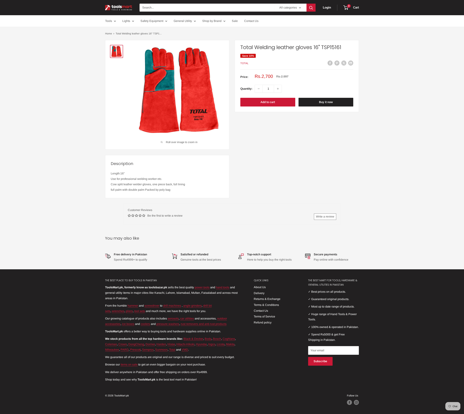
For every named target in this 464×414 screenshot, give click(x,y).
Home (108, 33)
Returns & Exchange (267, 298)
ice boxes (128, 323)
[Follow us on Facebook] (349, 402)
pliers (129, 311)
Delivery (259, 293)
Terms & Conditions (266, 304)
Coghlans (229, 338)
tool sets (139, 311)
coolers (145, 323)
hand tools (222, 287)
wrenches (118, 311)
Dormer (150, 344)
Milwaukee (112, 349)
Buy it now (326, 102)
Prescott (135, 349)
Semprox (148, 349)
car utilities (187, 318)
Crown (122, 344)
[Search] (311, 8)
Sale (235, 20)
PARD (125, 349)
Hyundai (201, 344)
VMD (185, 349)
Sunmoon (161, 349)
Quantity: (246, 88)
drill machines (172, 305)
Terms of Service (264, 316)
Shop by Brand (211, 20)
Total (244, 63)
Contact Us (251, 20)
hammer (133, 305)
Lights (126, 20)
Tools (108, 20)
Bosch (217, 338)
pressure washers (167, 323)
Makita (230, 344)
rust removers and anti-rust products (204, 323)
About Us (260, 287)
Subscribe (320, 361)
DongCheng (136, 344)
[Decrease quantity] (258, 89)
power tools (202, 287)
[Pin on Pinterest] (336, 63)
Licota (221, 344)
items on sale (129, 364)
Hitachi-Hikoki (185, 344)
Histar (171, 344)
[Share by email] (350, 63)
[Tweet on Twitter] (343, 63)
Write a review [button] (325, 216)
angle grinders (192, 305)
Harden (161, 344)
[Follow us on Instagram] (356, 402)
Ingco (211, 344)
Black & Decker (193, 338)
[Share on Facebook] (330, 63)
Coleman (111, 344)
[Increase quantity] (278, 89)
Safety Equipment (151, 20)
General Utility (183, 20)
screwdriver (151, 305)
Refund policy (263, 322)
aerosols (173, 318)
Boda (208, 338)
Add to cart (267, 102)
